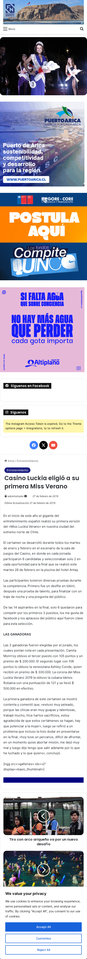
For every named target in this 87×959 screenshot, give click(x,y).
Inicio (11, 461)
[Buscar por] (82, 28)
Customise (43, 938)
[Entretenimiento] (43, 12)
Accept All (43, 927)
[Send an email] (25, 496)
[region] (43, 923)
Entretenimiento (27, 461)
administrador (16, 496)
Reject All (43, 950)
